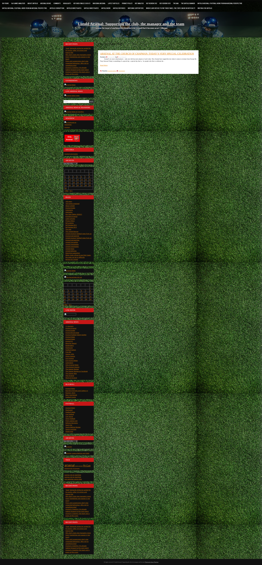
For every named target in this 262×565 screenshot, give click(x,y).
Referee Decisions (72, 423)
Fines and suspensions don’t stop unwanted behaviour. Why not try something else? (77, 63)
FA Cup (86, 465)
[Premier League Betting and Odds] (76, 453)
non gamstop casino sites (73, 479)
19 (78, 182)
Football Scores (71, 397)
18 (74, 182)
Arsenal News (70, 337)
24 (70, 185)
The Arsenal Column (72, 367)
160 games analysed (18, 3)
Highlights (67, 3)
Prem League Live (71, 421)
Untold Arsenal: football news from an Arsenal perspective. (24, 8)
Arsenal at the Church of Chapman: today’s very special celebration (147, 53)
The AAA (175, 3)
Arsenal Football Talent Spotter (76, 335)
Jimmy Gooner (70, 356)
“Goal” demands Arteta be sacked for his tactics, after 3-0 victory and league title (78, 50)
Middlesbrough (68, 468)
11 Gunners (69, 326)
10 (70, 180)
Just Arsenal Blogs (72, 361)
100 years (5, 3)
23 (66, 185)
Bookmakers (70, 346)
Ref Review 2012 (151, 3)
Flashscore (69, 348)
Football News (70, 412)
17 (70, 182)
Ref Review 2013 (165, 3)
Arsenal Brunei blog (72, 333)
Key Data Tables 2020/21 (81, 3)
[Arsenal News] (70, 85)
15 (90, 180)
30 (66, 188)
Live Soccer (69, 416)
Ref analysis (139, 3)
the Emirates (76, 468)
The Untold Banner (188, 3)
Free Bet (68, 352)
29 (90, 185)
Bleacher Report (71, 343)
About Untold (33, 3)
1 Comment (121, 71)
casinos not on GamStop (72, 475)
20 (82, 182)
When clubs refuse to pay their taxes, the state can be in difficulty (170, 8)
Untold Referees (119, 8)
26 (78, 185)
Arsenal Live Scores (71, 154)
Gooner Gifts (70, 354)
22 (90, 182)
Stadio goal (69, 431)
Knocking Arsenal (99, 3)
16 (66, 182)
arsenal (69, 465)
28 (86, 185)
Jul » (71, 191)
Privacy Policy (127, 3)
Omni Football (70, 419)
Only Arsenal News (72, 365)
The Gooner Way (71, 373)
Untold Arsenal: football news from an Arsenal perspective (219, 3)
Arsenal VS (69, 341)
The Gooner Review (72, 369)
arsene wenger (79, 466)
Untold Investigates (74, 8)
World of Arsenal (71, 378)
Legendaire (69, 363)
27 (82, 185)
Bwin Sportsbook (71, 395)
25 (74, 185)
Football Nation (71, 350)
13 (82, 180)
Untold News (106, 8)
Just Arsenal (70, 358)
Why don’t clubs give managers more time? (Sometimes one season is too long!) (78, 57)
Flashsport (69, 410)
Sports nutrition (71, 429)
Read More (104, 65)
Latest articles (113, 3)
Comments (57, 3)
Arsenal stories (111, 71)
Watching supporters (136, 8)
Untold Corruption (57, 8)
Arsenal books (45, 3)
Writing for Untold (205, 8)
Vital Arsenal (70, 376)
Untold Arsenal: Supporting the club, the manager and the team (131, 24)
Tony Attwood (122, 57)
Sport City (69, 425)
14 (86, 180)
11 (74, 180)
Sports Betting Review (73, 427)
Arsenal (67, 127)
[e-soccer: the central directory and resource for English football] (68, 447)
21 (86, 182)
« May (66, 191)
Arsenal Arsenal (71, 328)
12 (78, 180)
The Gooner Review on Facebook (77, 371)
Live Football (70, 414)
